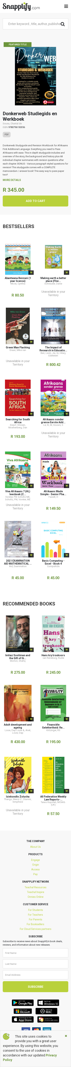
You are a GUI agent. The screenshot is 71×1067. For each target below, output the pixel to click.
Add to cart (35, 201)
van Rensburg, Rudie (53, 658)
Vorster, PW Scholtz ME (17, 497)
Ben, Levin (46, 353)
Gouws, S (58, 425)
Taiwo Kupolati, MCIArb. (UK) (53, 803)
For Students (35, 910)
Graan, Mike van (17, 350)
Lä (44, 425)
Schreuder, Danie (53, 283)
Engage (35, 859)
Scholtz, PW (11, 499)
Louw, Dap (17, 732)
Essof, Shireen (17, 425)
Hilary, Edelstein (57, 354)
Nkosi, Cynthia (17, 283)
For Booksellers (35, 924)
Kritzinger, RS (53, 730)
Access (35, 869)
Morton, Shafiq (17, 660)
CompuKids (53, 566)
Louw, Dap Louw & (14, 730)
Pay (35, 874)
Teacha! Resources (35, 887)
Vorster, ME (24, 499)
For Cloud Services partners (35, 929)
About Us (35, 846)
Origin (35, 864)
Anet (27, 730)
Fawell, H (53, 497)
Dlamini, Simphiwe (22, 800)
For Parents (35, 919)
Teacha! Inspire (35, 892)
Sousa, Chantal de (12, 123)
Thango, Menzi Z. (13, 799)
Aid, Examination (18, 566)
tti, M (49, 425)
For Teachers (35, 914)
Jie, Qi (55, 353)
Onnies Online (36, 896)
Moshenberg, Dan (17, 427)
